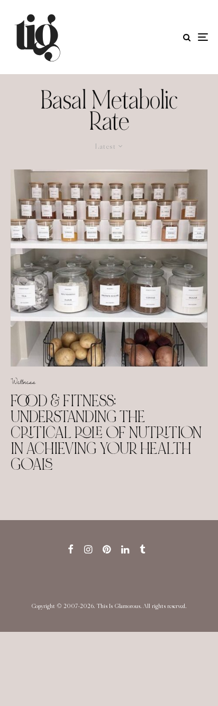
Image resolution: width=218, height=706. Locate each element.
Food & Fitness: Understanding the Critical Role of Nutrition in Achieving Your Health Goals (106, 432)
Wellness (23, 381)
